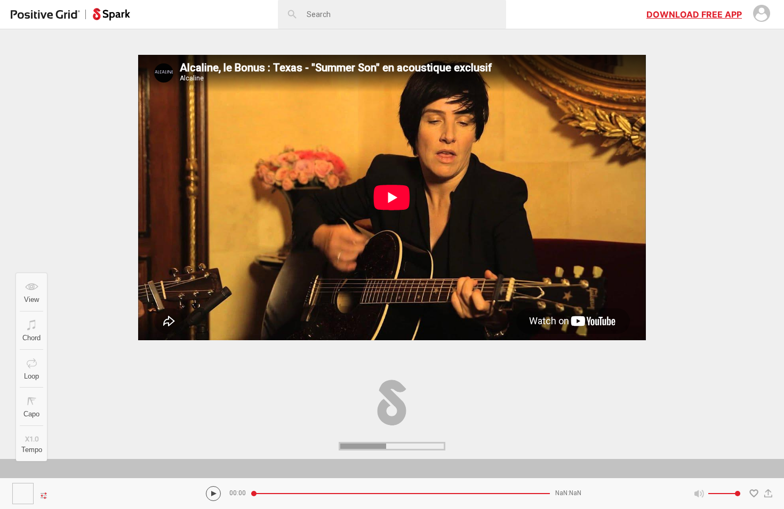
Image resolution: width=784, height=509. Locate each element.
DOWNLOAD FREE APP (694, 14)
